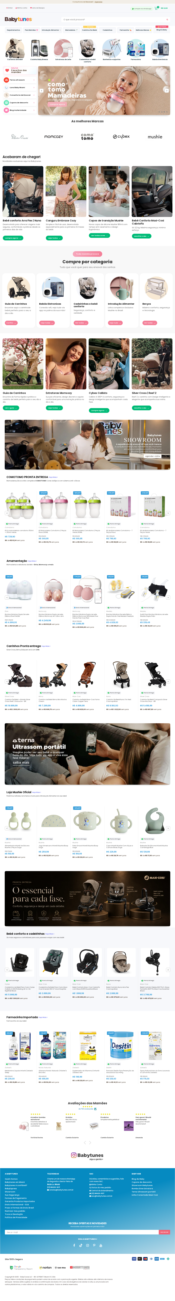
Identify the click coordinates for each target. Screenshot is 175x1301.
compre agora (13, 238)
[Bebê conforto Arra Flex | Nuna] (23, 191)
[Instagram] (87, 1245)
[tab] (27, 477)
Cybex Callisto (98, 393)
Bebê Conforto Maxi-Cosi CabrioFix (148, 222)
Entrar (10, 8)
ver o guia (11, 408)
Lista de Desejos (38, 8)
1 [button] (159, 112)
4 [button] (167, 112)
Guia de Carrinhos (14, 393)
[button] (85, 1142)
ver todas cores (99, 235)
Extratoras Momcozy (59, 393)
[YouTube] (100, 1245)
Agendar (98, 2)
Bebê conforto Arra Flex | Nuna (22, 220)
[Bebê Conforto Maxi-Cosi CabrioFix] (152, 191)
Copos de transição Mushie (106, 220)
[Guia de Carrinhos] (23, 363)
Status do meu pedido (101, 1187)
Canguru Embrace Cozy (61, 220)
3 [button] (164, 112)
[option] (20, 95)
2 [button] (161, 112)
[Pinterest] (94, 1245)
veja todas (54, 408)
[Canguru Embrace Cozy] (66, 191)
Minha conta (22, 8)
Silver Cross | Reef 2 (144, 393)
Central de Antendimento (102, 1190)
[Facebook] (74, 1245)
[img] (88, 1106)
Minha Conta (96, 1184)
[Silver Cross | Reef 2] (152, 363)
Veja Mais (53, 477)
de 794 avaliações (86, 1109)
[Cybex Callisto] (109, 363)
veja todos (54, 238)
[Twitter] (80, 1245)
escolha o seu (141, 236)
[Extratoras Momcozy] (66, 363)
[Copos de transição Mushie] (109, 191)
